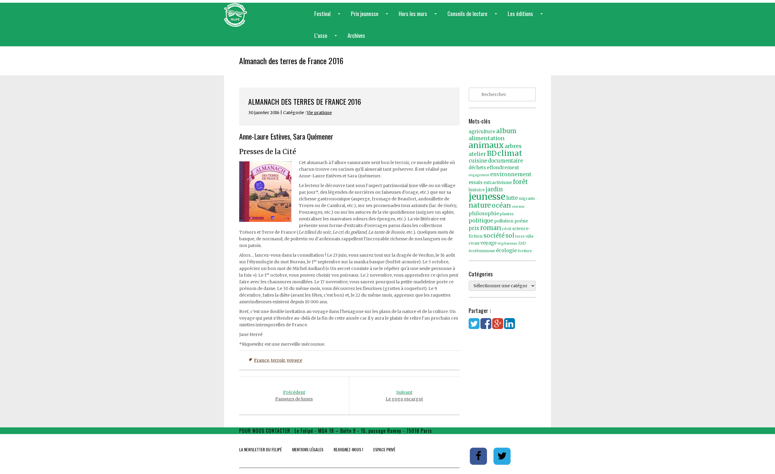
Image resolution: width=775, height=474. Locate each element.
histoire (477, 190)
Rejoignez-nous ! (348, 449)
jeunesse (487, 196)
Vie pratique (319, 112)
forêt (520, 182)
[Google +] (497, 326)
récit (506, 228)
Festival (328, 17)
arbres (513, 146)
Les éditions (526, 17)
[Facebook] (485, 326)
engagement (479, 175)
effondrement (503, 167)
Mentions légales (307, 449)
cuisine (478, 161)
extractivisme (497, 182)
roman (490, 228)
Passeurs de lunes (294, 396)
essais (476, 182)
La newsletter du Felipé (260, 449)
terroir (278, 360)
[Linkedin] (509, 326)
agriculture (482, 131)
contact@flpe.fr (451, 430)
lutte (512, 198)
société (494, 235)
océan (501, 205)
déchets (477, 167)
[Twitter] (474, 326)
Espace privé (384, 449)
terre (520, 236)
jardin (494, 189)
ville (530, 236)
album (506, 131)
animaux (486, 145)
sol (510, 235)
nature (480, 205)
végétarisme (507, 243)
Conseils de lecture (473, 17)
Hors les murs (419, 17)
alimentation (487, 138)
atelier (477, 154)
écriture (525, 251)
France (261, 360)
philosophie (484, 213)
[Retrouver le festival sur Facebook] (479, 456)
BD (491, 153)
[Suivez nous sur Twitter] (502, 456)
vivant (474, 243)
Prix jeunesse (371, 17)
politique (481, 220)
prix (474, 228)
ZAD (522, 243)
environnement (510, 174)
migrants (527, 198)
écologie (506, 250)
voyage (294, 360)
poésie (521, 221)
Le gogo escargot (404, 396)
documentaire (505, 161)
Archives (356, 35)
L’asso (326, 38)
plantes (507, 214)
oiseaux (518, 207)
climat (509, 153)
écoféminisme (482, 251)
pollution (503, 221)
